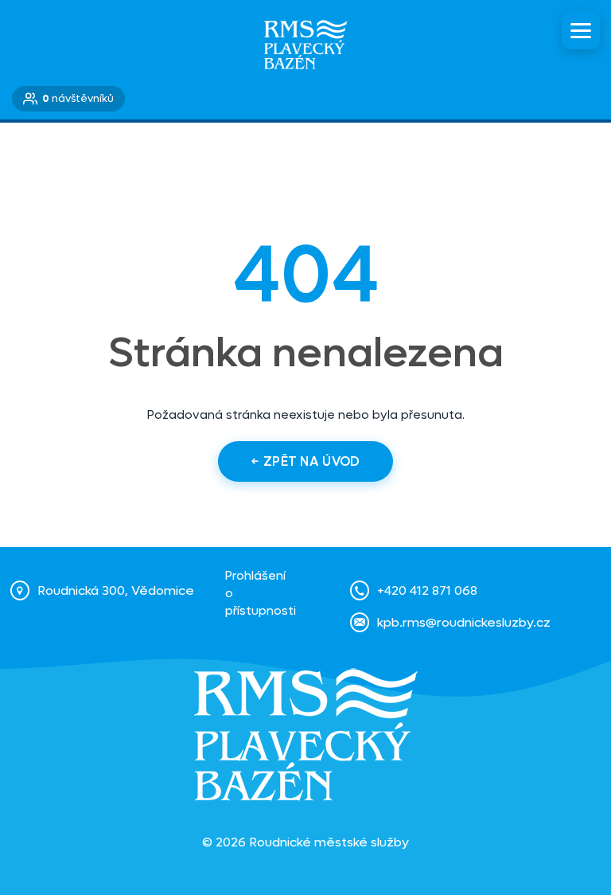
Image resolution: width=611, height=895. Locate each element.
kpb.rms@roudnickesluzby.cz (464, 622)
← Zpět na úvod (305, 461)
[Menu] (581, 30)
